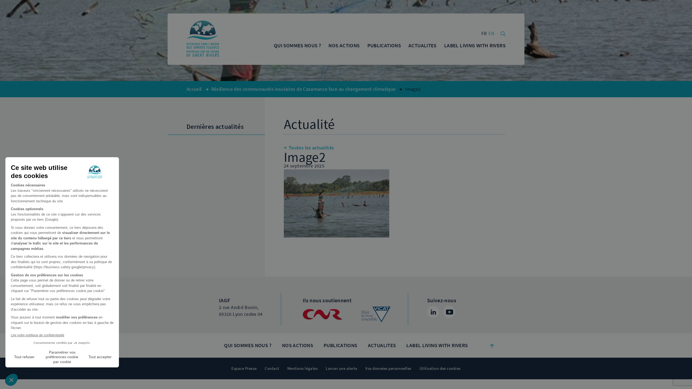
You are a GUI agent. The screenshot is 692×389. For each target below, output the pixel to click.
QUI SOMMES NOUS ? (247, 345)
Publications (340, 345)
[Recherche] (503, 33)
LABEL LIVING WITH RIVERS (437, 345)
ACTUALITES (382, 345)
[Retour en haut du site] (491, 345)
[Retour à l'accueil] (203, 39)
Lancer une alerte (341, 368)
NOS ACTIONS (297, 345)
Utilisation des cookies (440, 368)
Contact (272, 368)
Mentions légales (302, 368)
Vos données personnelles (388, 368)
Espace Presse (244, 368)
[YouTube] (449, 312)
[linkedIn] (433, 312)
